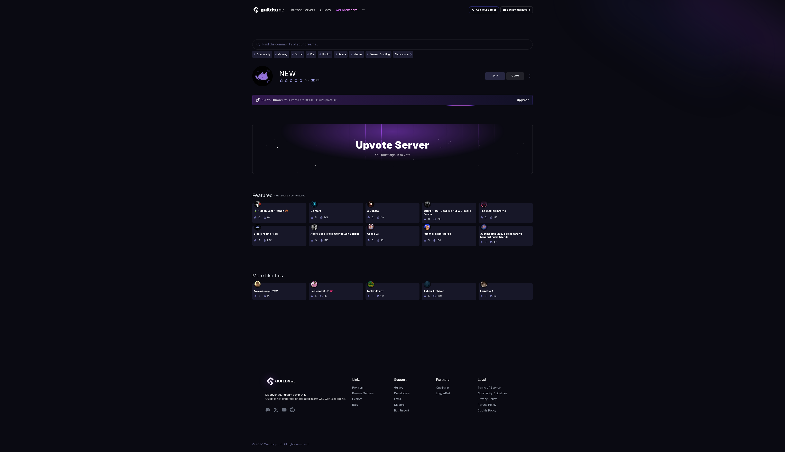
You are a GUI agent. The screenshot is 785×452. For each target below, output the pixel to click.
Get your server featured (290, 195)
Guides (325, 10)
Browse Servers (303, 10)
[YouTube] (284, 410)
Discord (399, 404)
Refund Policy (487, 404)
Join (495, 76)
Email (397, 399)
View (515, 76)
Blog (355, 404)
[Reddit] (292, 410)
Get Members (346, 10)
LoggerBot (443, 393)
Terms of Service (489, 387)
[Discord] (267, 410)
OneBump (442, 387)
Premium (357, 387)
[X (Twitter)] (276, 410)
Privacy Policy (487, 399)
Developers (402, 393)
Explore (357, 399)
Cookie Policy (487, 410)
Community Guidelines (492, 393)
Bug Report (401, 410)
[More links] (363, 9)
